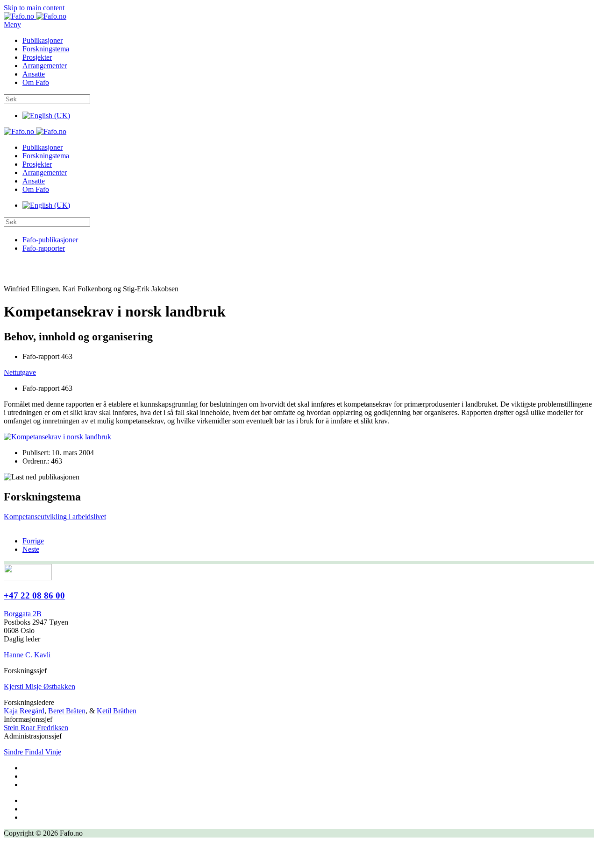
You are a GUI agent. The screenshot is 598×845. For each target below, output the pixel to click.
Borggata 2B (23, 614)
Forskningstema (45, 49)
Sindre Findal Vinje (32, 752)
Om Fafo (35, 82)
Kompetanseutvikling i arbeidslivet (55, 517)
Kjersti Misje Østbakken (39, 686)
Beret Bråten (66, 711)
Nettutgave (20, 372)
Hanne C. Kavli (27, 655)
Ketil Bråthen (116, 711)
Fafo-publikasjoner (50, 240)
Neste (30, 549)
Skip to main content (34, 8)
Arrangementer (44, 66)
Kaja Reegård (24, 711)
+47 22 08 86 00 (34, 595)
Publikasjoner (42, 40)
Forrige (33, 541)
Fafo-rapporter (43, 248)
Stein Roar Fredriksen (36, 728)
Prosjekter (37, 57)
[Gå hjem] (35, 16)
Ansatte (33, 74)
